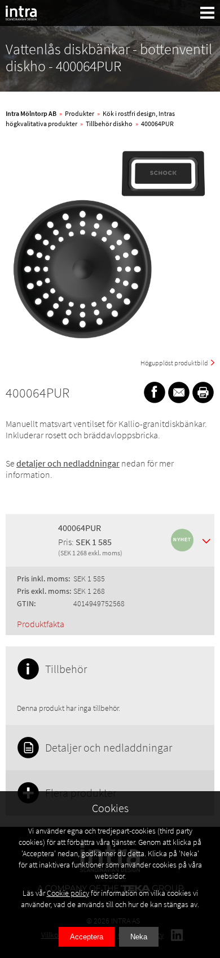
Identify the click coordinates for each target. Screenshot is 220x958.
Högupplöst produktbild (174, 363)
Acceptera (86, 937)
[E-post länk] (179, 392)
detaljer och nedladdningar (68, 463)
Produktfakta (40, 623)
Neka (138, 937)
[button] (207, 13)
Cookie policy (68, 893)
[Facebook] (154, 392)
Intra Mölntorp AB (31, 113)
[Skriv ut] (203, 392)
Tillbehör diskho (109, 123)
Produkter (79, 113)
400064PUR (157, 123)
